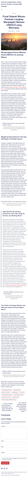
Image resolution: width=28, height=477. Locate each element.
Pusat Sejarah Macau (18, 394)
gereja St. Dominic (6, 392)
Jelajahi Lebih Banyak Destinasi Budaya (15, 285)
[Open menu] (2, 9)
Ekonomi (14, 13)
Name (2, 440)
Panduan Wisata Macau (7, 394)
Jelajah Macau (15, 392)
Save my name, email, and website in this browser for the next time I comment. (14, 459)
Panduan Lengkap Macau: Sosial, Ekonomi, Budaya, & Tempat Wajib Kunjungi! (11, 4)
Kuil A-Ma (22, 392)
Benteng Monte (17, 389)
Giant (19, 31)
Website (2, 452)
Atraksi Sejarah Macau (7, 389)
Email (2, 446)
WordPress (18, 475)
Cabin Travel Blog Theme (5, 475)
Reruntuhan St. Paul (6, 397)
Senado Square (16, 397)
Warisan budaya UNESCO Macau (9, 399)
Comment (3, 426)
